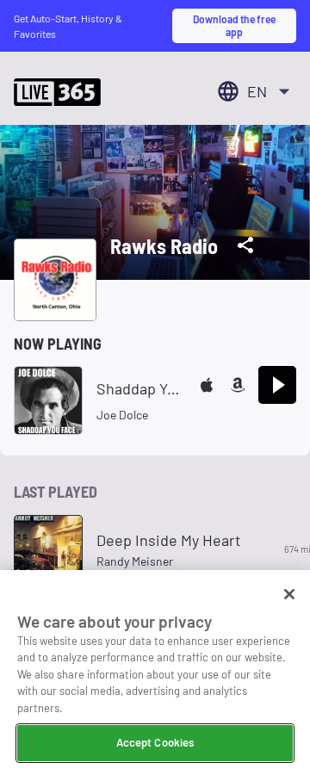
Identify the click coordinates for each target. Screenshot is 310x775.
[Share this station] (245, 245)
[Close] (289, 594)
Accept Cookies (155, 742)
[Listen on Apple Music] (206, 385)
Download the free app (234, 25)
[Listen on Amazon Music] (237, 385)
